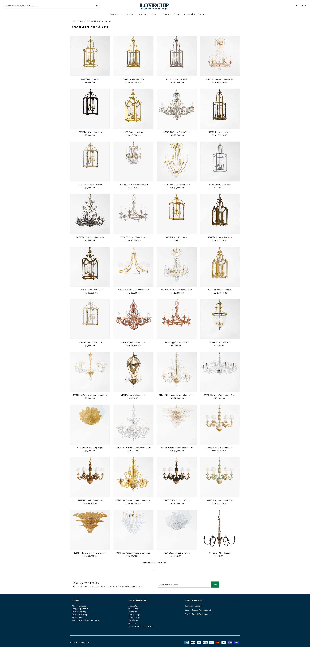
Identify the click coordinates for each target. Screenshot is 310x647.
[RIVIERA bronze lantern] (220, 214)
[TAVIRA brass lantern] (220, 319)
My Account (77, 617)
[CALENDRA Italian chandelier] (90, 214)
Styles (201, 14)
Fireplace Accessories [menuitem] (184, 14)
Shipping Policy (80, 609)
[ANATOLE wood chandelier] (90, 477)
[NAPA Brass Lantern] (90, 56)
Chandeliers (134, 606)
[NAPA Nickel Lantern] (220, 162)
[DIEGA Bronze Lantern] (220, 109)
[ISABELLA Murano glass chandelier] (90, 372)
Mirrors (142, 14)
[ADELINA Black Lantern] (90, 109)
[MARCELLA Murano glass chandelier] (133, 530)
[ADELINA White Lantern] (90, 319)
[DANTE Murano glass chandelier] (220, 372)
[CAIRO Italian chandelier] (177, 162)
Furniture (114, 14)
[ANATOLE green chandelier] (220, 477)
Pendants (132, 612)
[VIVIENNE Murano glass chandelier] (133, 425)
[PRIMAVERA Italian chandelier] (177, 267)
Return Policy (79, 612)
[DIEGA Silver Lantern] (177, 56)
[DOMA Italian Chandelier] (133, 214)
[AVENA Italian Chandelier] (177, 109)
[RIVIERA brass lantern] (220, 267)
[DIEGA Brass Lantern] (133, 56)
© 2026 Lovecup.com (80, 642)
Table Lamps (134, 615)
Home (74, 21)
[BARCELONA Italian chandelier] (133, 267)
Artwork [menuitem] (167, 14)
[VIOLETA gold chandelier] (133, 372)
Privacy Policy (79, 615)
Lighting (129, 14)
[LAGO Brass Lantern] (133, 109)
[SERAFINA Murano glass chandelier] (177, 372)
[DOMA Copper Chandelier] (177, 319)
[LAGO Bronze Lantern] (90, 267)
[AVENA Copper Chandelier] (133, 319)
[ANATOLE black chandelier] (177, 477)
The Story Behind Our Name (85, 620)
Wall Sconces (135, 609)
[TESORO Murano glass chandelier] (177, 425)
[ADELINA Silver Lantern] (90, 162)
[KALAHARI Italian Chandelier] (133, 162)
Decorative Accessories (140, 626)
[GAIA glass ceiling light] (177, 530)
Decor (154, 14)
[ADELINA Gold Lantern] (177, 214)
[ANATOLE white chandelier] (220, 425)
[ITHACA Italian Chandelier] (220, 56)
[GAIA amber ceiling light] (90, 425)
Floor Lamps (134, 617)
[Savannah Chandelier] (220, 530)
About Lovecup (79, 606)
